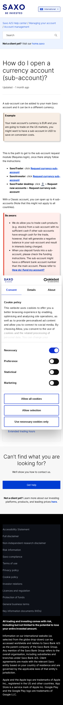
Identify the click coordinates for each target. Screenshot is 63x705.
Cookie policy (10, 576)
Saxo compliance (12, 556)
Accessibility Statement (16, 529)
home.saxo (38, 43)
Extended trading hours (21, 431)
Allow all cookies (31, 398)
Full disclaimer (11, 536)
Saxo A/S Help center (15, 23)
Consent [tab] (11, 289)
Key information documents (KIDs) (22, 610)
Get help (31, 484)
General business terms (16, 604)
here (54, 501)
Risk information (12, 549)
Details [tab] (31, 289)
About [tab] (51, 289)
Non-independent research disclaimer (24, 542)
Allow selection (31, 410)
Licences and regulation (16, 590)
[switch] (54, 361)
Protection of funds (13, 597)
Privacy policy (11, 570)
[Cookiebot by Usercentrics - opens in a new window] (44, 280)
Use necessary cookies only (31, 421)
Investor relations (12, 583)
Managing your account (42, 23)
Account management (16, 26)
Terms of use (10, 563)
